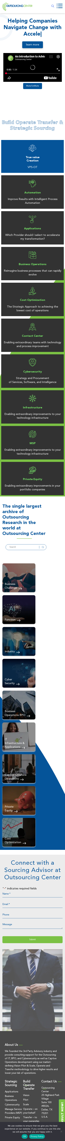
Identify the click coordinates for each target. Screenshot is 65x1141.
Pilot (25, 1100)
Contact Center (32, 336)
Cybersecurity (32, 371)
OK (24, 1137)
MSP (33, 443)
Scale (26, 1104)
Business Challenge (11, 586)
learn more (32, 44)
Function (10, 619)
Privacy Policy (37, 1137)
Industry (10, 651)
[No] (61, 1131)
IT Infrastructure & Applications (14, 743)
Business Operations (32, 264)
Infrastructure (32, 407)
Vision (26, 1095)
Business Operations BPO (15, 713)
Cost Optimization (32, 300)
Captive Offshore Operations (15, 777)
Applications (32, 228)
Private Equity (32, 479)
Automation (32, 192)
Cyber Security (10, 681)
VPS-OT (32, 167)
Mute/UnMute (32, 86)
